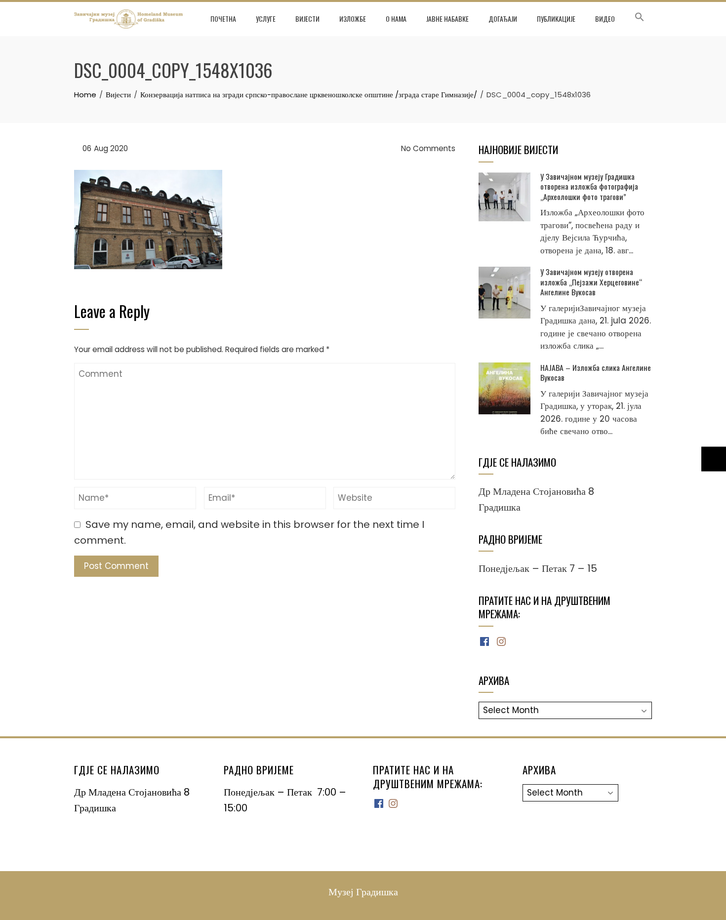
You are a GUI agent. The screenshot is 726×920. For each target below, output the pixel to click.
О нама (396, 18)
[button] (639, 19)
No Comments (427, 148)
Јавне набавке (447, 18)
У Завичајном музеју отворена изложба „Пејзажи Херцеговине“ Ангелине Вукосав (591, 282)
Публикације (556, 18)
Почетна (223, 18)
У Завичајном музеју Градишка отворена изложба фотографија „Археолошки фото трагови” (589, 186)
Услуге (266, 18)
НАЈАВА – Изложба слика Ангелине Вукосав (595, 372)
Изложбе (352, 18)
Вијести (307, 18)
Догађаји (502, 18)
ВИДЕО (605, 18)
